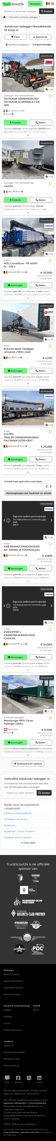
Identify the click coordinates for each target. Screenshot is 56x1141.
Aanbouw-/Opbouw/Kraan (17, 813)
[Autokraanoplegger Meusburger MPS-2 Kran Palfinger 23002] (28, 694)
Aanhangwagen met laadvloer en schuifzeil (30, 493)
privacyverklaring (11, 1132)
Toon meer (29, 842)
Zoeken (47, 11)
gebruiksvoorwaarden (30, 1132)
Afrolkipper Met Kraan (15, 819)
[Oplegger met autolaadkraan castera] (28, 159)
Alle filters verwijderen (18, 44)
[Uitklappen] (28, 135)
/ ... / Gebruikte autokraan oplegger (22, 17)
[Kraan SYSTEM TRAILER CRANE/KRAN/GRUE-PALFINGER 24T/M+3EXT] (28, 408)
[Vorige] (4, 72)
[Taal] (48, 4)
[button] (52, 4)
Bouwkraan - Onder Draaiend (19, 831)
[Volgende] (51, 72)
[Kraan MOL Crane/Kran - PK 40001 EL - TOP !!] (28, 237)
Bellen (42, 122)
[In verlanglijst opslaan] (50, 96)
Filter (17, 36)
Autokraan (9, 825)
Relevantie (41, 36)
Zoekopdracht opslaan (29, 763)
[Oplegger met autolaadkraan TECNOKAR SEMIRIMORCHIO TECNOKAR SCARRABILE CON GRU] (28, 72)
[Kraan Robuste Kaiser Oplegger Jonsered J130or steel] (28, 322)
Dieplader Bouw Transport (18, 837)
